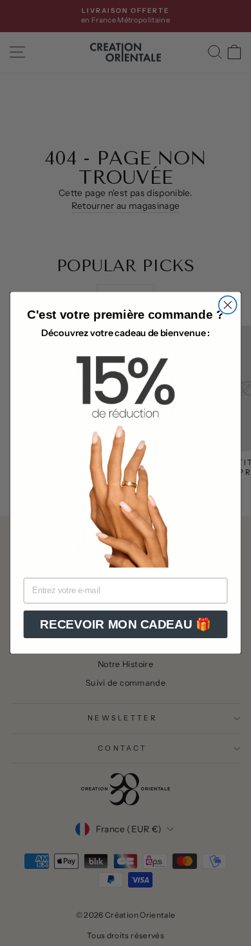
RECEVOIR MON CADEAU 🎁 (125, 624)
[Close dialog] (228, 305)
